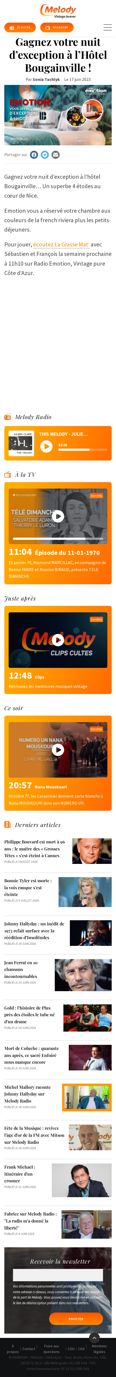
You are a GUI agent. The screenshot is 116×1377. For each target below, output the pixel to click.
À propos (13, 1349)
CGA (81, 1348)
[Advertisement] (58, 337)
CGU (71, 1348)
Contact (28, 1348)
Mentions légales (99, 1349)
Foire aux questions (51, 1349)
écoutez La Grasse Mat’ (61, 244)
